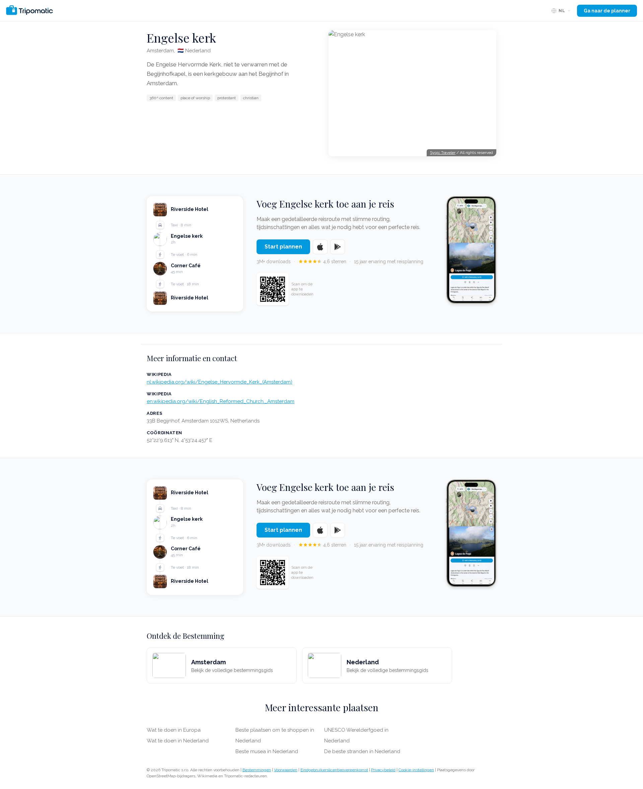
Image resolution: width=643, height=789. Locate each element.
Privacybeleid (383, 770)
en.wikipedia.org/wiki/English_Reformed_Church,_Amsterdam (220, 401)
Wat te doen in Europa (174, 730)
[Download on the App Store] (320, 246)
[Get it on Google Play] (337, 246)
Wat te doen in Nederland (178, 741)
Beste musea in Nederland (266, 751)
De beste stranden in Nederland (362, 751)
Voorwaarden (285, 770)
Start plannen (283, 246)
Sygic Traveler (442, 152)
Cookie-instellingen (416, 770)
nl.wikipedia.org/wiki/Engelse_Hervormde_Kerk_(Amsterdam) (219, 382)
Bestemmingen (256, 770)
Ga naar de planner (607, 10)
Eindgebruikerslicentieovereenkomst (334, 770)
